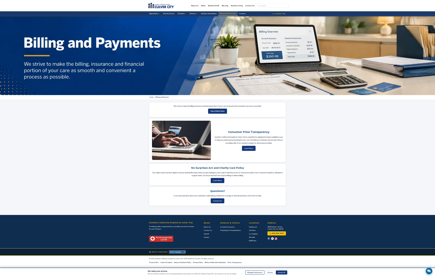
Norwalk (252, 237)
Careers (242, 13)
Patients (181, 13)
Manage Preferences (254, 272)
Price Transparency (235, 262)
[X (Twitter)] (272, 238)
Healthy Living (237, 6)
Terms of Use (154, 262)
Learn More (248, 148)
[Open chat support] (429, 271)
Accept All (281, 272)
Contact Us (250, 6)
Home (152, 97)
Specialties (153, 13)
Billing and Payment (228, 13)
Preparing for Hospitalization (230, 230)
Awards (206, 234)
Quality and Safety (209, 13)
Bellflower (252, 241)
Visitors (193, 13)
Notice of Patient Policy (182, 262)
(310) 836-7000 (280, 13)
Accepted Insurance (227, 227)
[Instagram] (276, 238)
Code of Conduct (166, 262)
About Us (195, 6)
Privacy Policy (198, 262)
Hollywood (253, 227)
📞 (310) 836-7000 (276, 233)
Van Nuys (252, 230)
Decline (270, 272)
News (203, 6)
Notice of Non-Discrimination (215, 262)
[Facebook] (268, 238)
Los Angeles (253, 234)
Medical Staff (213, 6)
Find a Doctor (168, 13)
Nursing (225, 6)
